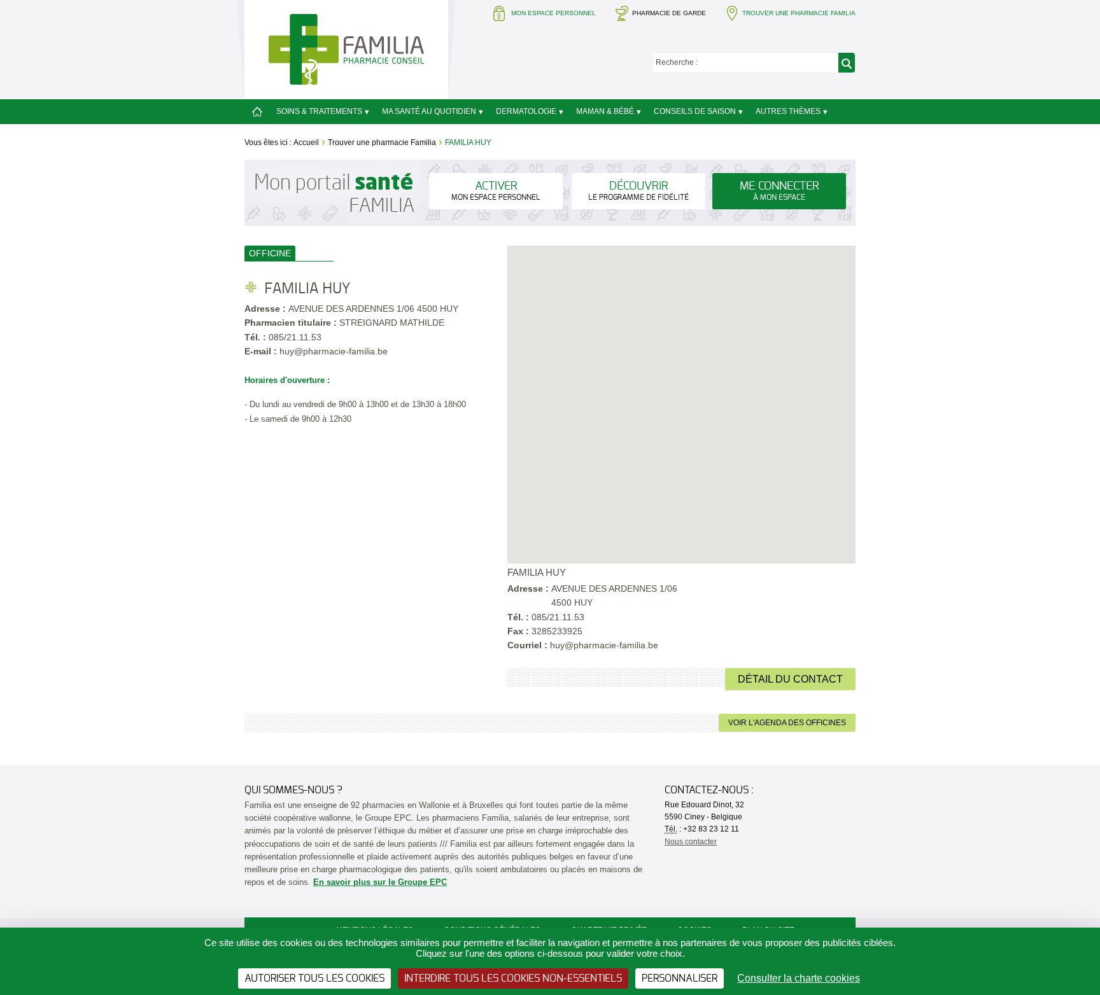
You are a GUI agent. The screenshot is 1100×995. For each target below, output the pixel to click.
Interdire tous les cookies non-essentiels (513, 978)
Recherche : (677, 62)
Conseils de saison (695, 111)
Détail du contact (790, 679)
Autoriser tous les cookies (314, 978)
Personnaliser (679, 978)
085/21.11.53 (295, 337)
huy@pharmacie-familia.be (604, 645)
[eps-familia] (346, 48)
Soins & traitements (319, 111)
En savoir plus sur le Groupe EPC (380, 882)
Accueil (306, 142)
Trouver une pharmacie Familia (382, 142)
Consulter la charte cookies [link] (798, 978)
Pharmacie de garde (669, 13)
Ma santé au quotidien (429, 111)
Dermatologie (526, 111)
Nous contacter (691, 841)
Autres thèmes (788, 111)
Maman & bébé (605, 111)
